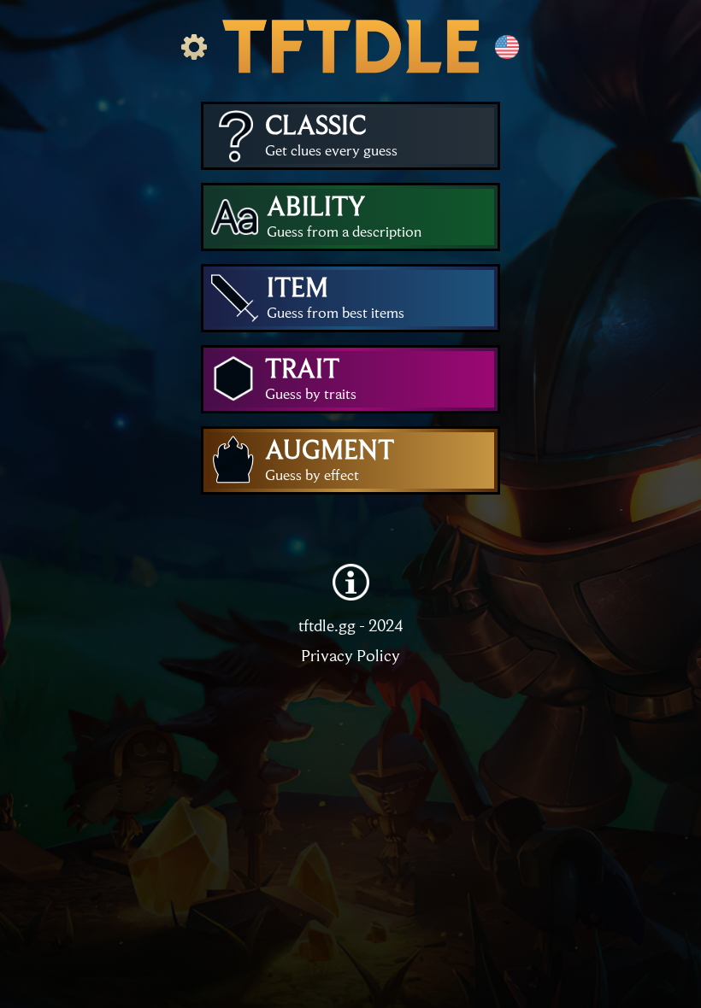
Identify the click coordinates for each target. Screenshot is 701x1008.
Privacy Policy (350, 654)
